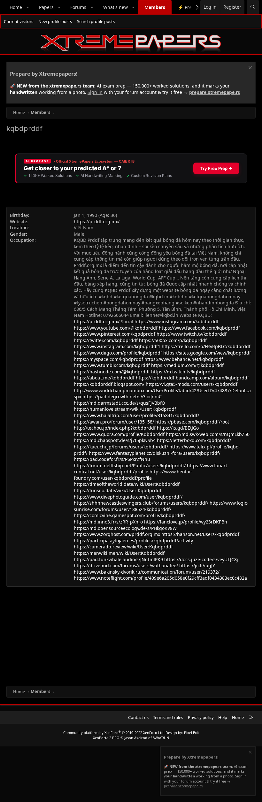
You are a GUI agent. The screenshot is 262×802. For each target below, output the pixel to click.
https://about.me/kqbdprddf (104, 378)
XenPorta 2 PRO (106, 737)
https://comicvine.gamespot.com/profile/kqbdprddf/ (129, 515)
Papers (46, 7)
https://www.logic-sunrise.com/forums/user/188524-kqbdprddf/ (161, 506)
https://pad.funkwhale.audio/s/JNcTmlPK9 (118, 559)
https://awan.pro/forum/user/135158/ (114, 422)
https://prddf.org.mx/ (96, 221)
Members (154, 7)
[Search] (253, 7)
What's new (115, 7)
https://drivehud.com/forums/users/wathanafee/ (126, 565)
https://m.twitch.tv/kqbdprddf (183, 372)
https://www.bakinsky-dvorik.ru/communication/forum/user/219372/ (147, 572)
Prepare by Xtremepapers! (44, 73)
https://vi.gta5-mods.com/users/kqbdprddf (191, 384)
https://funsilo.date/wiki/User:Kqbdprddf (117, 490)
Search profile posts (96, 21)
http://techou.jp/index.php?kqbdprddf (115, 428)
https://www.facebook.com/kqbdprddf (199, 328)
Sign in (95, 92)
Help (222, 717)
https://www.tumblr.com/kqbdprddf (112, 365)
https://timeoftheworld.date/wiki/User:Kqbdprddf (127, 484)
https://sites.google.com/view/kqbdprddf (207, 353)
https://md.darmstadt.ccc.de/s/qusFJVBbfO (119, 403)
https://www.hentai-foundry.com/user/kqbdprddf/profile (133, 475)
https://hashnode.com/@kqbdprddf (112, 372)
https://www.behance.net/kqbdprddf (183, 359)
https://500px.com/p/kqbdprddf (173, 340)
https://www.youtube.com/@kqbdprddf (116, 328)
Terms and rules (168, 717)
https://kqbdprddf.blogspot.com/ (109, 384)
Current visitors (18, 21)
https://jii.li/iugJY (197, 565)
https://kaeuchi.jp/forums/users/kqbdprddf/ (121, 447)
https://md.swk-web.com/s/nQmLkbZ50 (208, 434)
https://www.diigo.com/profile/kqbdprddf (118, 353)
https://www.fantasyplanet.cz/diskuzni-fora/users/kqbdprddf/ (154, 453)
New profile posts (55, 21)
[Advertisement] (131, 634)
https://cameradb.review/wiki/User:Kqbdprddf (123, 547)
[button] (28, 7)
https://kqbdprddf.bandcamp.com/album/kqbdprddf (192, 378)
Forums (78, 7)
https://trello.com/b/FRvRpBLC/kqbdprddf (206, 346)
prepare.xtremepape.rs (214, 92)
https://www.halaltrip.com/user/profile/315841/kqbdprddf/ (136, 415)
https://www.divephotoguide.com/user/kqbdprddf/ (128, 497)
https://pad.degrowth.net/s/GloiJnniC (122, 396)
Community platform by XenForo (114, 732)
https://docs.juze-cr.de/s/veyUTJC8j (201, 559)
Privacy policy (201, 717)
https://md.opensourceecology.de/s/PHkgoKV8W (125, 528)
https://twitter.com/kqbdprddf (106, 340)
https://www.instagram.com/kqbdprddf (177, 321)
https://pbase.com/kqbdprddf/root (192, 422)
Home (16, 7)
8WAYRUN (161, 737)
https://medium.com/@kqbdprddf (187, 365)
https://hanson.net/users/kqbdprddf (200, 534)
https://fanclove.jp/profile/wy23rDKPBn (185, 522)
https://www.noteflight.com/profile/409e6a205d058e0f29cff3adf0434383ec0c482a (160, 578)
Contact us (138, 717)
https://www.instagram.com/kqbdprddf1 (117, 346)
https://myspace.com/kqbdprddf (108, 359)
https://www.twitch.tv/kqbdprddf (192, 334)
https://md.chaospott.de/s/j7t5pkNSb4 (115, 440)
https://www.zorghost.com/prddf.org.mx (117, 534)
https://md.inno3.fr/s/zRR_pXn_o (108, 522)
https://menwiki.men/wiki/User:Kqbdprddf (119, 553)
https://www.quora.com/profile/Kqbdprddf (119, 434)
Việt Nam (83, 228)
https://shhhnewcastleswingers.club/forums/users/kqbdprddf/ (141, 503)
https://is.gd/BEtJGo (178, 428)
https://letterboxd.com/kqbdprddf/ (194, 440)
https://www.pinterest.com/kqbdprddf (114, 334)
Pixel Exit (191, 732)
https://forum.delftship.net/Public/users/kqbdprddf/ (130, 465)
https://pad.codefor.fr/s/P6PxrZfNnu (112, 459)
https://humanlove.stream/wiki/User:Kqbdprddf (125, 409)
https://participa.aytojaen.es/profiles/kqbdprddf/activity (133, 541)
